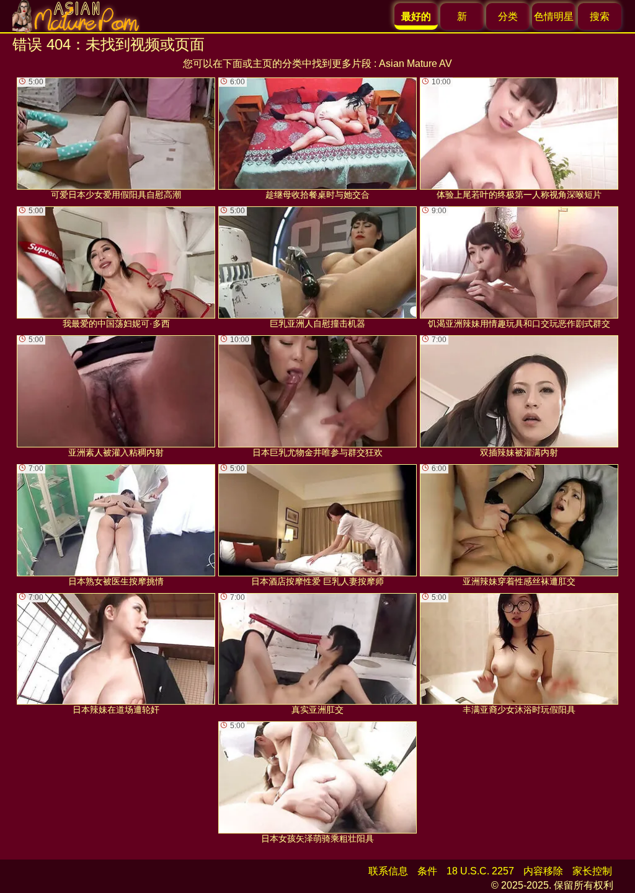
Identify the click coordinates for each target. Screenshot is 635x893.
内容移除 (543, 871)
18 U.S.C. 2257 (480, 871)
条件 (427, 871)
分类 (508, 16)
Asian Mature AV (415, 63)
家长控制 (592, 871)
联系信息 (388, 871)
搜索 (600, 16)
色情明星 (554, 16)
